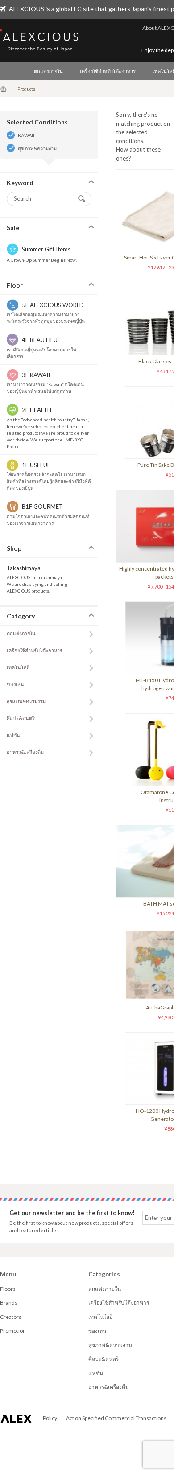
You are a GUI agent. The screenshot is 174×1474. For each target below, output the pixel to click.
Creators (10, 1316)
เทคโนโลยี (18, 667)
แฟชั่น (13, 735)
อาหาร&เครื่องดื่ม (25, 752)
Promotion (13, 1330)
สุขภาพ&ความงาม (37, 148)
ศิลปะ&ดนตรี (21, 718)
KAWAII (26, 135)
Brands (8, 1302)
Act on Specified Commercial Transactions (116, 1418)
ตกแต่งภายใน (48, 71)
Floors (8, 1288)
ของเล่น (15, 684)
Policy (50, 1418)
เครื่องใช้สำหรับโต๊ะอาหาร (108, 71)
